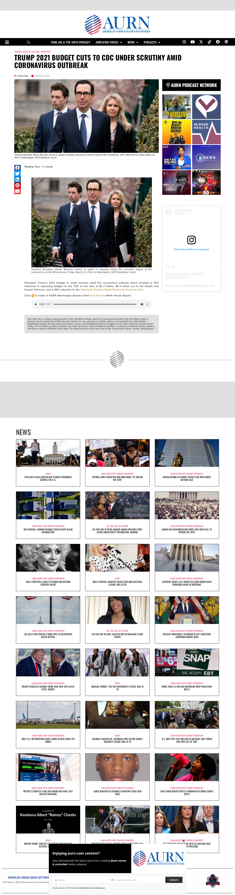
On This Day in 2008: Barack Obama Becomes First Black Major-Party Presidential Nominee (117, 531)
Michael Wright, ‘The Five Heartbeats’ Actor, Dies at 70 (117, 688)
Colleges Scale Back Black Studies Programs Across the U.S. (48, 478)
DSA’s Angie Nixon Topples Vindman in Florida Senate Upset (187, 792)
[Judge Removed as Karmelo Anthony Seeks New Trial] (117, 767)
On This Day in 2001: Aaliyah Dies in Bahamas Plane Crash (117, 635)
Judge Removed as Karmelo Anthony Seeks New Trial (117, 792)
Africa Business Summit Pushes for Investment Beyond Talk (187, 478)
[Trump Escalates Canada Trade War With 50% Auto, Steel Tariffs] (48, 662)
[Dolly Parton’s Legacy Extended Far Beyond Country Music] (48, 558)
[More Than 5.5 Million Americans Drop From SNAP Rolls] (187, 662)
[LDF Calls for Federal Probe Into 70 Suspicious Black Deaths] (48, 610)
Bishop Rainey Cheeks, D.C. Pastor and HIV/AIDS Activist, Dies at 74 (48, 845)
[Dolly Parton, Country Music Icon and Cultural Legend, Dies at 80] (117, 558)
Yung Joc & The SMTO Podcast (70, 42)
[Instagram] (184, 42)
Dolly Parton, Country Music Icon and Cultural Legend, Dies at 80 (117, 583)
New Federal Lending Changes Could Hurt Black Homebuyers (48, 531)
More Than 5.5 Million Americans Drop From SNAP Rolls (187, 688)
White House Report (37, 51)
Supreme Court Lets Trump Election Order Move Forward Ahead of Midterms (187, 583)
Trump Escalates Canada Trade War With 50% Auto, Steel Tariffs (48, 688)
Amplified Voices (107, 42)
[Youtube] (192, 42)
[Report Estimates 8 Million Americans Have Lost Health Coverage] (48, 767)
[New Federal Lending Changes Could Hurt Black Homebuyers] (48, 505)
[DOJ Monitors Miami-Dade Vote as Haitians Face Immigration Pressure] (187, 819)
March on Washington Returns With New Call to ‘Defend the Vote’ (187, 531)
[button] (17, 168)
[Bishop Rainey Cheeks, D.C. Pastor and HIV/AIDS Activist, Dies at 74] (48, 819)
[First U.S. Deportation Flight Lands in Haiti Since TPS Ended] (48, 715)
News (131, 42)
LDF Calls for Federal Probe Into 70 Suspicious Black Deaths (48, 635)
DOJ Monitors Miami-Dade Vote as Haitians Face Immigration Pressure (187, 845)
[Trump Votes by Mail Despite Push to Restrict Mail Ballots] (117, 819)
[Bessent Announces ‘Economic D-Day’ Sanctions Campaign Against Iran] (187, 610)
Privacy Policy (85, 888)
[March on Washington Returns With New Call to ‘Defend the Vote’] (187, 505)
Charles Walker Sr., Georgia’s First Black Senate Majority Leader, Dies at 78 (117, 740)
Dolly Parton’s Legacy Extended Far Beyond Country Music (48, 583)
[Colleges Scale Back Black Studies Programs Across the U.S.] (48, 453)
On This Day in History (117, 526)
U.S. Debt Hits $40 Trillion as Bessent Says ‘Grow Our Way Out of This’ (187, 740)
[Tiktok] (209, 42)
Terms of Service (97, 888)
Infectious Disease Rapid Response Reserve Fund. (112, 289)
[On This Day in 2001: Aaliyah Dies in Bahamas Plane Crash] (117, 610)
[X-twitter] (201, 42)
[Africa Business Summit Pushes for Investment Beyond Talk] (187, 453)
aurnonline (211, 285)
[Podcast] (226, 42)
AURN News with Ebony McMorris (117, 473)
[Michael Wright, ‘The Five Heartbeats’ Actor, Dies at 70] (117, 662)
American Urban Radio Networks (183, 285)
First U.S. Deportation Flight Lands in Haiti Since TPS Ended (48, 740)
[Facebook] (218, 42)
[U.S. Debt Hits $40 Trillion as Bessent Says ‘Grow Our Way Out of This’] (187, 715)
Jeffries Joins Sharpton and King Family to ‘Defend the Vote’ (117, 478)
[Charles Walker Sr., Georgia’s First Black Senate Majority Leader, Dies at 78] (117, 715)
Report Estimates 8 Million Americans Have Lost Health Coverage (48, 792)
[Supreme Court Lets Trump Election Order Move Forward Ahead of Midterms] (187, 558)
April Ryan (96, 295)
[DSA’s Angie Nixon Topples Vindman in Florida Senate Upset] (187, 767)
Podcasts (150, 42)
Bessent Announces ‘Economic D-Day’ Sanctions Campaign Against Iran (187, 635)
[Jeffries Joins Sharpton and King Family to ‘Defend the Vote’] (117, 453)
